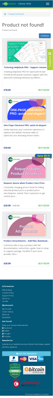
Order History (7, 312)
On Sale (5, 301)
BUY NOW (43, 90)
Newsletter (6, 317)
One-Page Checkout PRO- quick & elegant (25, 125)
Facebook (8, 328)
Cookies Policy (8, 293)
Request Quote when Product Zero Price (24, 183)
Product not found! (16, 14)
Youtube (7, 336)
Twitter (6, 331)
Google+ (7, 333)
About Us (6, 298)
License (46, 394)
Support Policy (8, 295)
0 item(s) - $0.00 (24, 4)
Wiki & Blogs (7, 290)
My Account (6, 309)
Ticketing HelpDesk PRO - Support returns (25, 67)
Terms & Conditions (33, 394)
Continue (45, 35)
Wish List (5, 314)
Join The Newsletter (27, 353)
